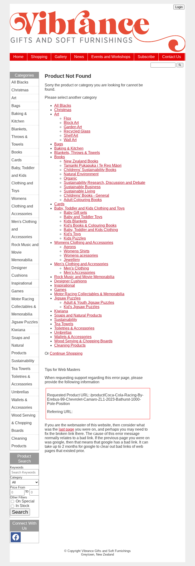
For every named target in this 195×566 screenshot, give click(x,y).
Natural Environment (81, 174)
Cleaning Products (70, 345)
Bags (58, 144)
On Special (24, 501)
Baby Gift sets (75, 213)
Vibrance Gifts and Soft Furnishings (106, 551)
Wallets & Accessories (73, 337)
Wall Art (70, 140)
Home (18, 57)
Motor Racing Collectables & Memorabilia (89, 294)
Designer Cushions (70, 281)
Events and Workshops (110, 57)
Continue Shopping (66, 353)
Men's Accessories (79, 273)
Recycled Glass (77, 131)
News (79, 57)
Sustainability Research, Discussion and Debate (104, 183)
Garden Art (73, 127)
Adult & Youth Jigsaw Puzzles (89, 302)
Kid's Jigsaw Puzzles (81, 307)
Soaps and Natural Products (78, 315)
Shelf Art (71, 135)
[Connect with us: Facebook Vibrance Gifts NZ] (16, 538)
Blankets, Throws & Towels (77, 153)
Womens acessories (81, 255)
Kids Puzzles (75, 238)
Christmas (62, 110)
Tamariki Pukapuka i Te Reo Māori (93, 165)
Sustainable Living (79, 191)
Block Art (71, 123)
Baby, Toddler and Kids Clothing (91, 230)
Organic (70, 178)
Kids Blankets (75, 221)
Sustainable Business (82, 187)
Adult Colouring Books (83, 200)
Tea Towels (63, 324)
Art (56, 114)
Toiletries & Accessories (74, 328)
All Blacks (62, 105)
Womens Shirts (76, 251)
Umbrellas (63, 332)
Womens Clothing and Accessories (83, 243)
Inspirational (64, 285)
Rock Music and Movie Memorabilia (84, 277)
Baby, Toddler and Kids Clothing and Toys (89, 208)
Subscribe (146, 57)
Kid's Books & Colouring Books (90, 225)
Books (59, 157)
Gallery (61, 57)
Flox (67, 118)
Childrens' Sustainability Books (90, 170)
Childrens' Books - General (86, 195)
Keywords (17, 467)
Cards (59, 204)
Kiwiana (61, 311)
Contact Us (171, 57)
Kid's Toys (72, 234)
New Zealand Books (81, 161)
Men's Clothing (76, 268)
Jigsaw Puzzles (67, 298)
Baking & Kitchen (68, 148)
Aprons (70, 247)
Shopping (39, 57)
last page (66, 429)
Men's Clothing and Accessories (81, 264)
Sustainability (65, 320)
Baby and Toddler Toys (83, 217)
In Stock (22, 506)
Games (60, 290)
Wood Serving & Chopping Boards (83, 341)
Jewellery (72, 260)
